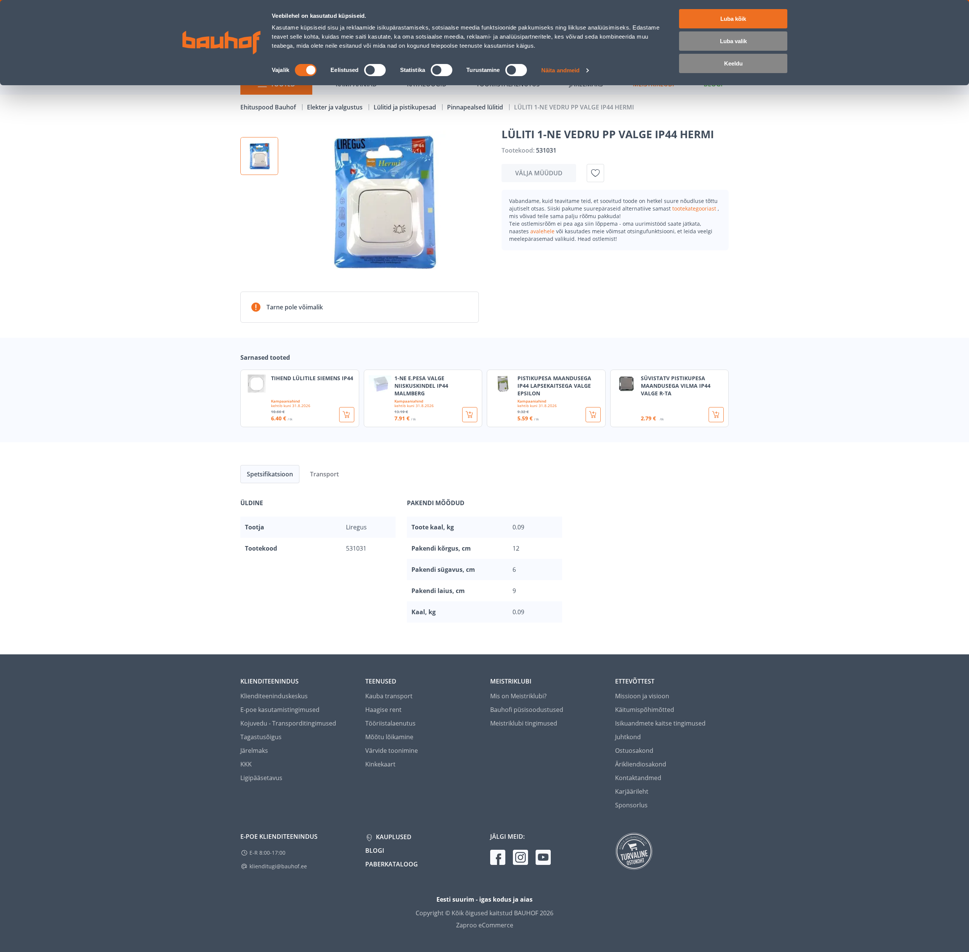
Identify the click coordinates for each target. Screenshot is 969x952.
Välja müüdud (538, 173)
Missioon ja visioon (642, 696)
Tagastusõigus (261, 737)
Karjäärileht (631, 791)
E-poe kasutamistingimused (279, 709)
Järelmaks (254, 750)
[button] (259, 156)
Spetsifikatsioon (270, 474)
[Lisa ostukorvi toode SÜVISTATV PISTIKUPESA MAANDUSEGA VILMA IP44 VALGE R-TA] (716, 414)
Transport (324, 474)
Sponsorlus (631, 805)
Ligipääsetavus (261, 778)
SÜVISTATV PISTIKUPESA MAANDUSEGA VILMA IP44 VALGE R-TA (675, 386)
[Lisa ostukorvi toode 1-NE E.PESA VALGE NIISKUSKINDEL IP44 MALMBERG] (469, 414)
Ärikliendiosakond (640, 764)
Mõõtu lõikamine (389, 737)
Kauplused (392, 837)
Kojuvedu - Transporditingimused (288, 723)
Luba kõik (733, 19)
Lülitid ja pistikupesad (406, 107)
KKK (246, 764)
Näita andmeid (560, 70)
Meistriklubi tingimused (523, 723)
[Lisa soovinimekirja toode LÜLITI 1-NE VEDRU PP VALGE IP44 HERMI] (595, 173)
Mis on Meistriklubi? (518, 696)
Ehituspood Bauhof (269, 107)
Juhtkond (628, 737)
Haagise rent (383, 709)
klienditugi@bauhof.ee (278, 866)
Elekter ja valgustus (335, 107)
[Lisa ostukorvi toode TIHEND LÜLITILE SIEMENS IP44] (346, 414)
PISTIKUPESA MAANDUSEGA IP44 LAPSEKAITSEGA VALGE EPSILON (554, 386)
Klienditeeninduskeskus (274, 696)
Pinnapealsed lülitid (476, 107)
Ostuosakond (634, 750)
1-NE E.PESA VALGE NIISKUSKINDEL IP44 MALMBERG (421, 386)
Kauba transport (389, 696)
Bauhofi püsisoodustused (526, 709)
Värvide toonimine (391, 750)
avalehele (543, 231)
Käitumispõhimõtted (644, 709)
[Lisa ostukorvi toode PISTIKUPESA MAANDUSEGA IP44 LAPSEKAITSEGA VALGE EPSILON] (593, 414)
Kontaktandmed (638, 778)
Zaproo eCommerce (484, 925)
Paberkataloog (391, 864)
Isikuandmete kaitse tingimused (660, 723)
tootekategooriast (695, 208)
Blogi (374, 850)
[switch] (375, 70)
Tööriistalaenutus (390, 723)
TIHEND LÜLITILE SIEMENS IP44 (312, 378)
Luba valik (733, 41)
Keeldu (733, 63)
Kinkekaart (380, 764)
